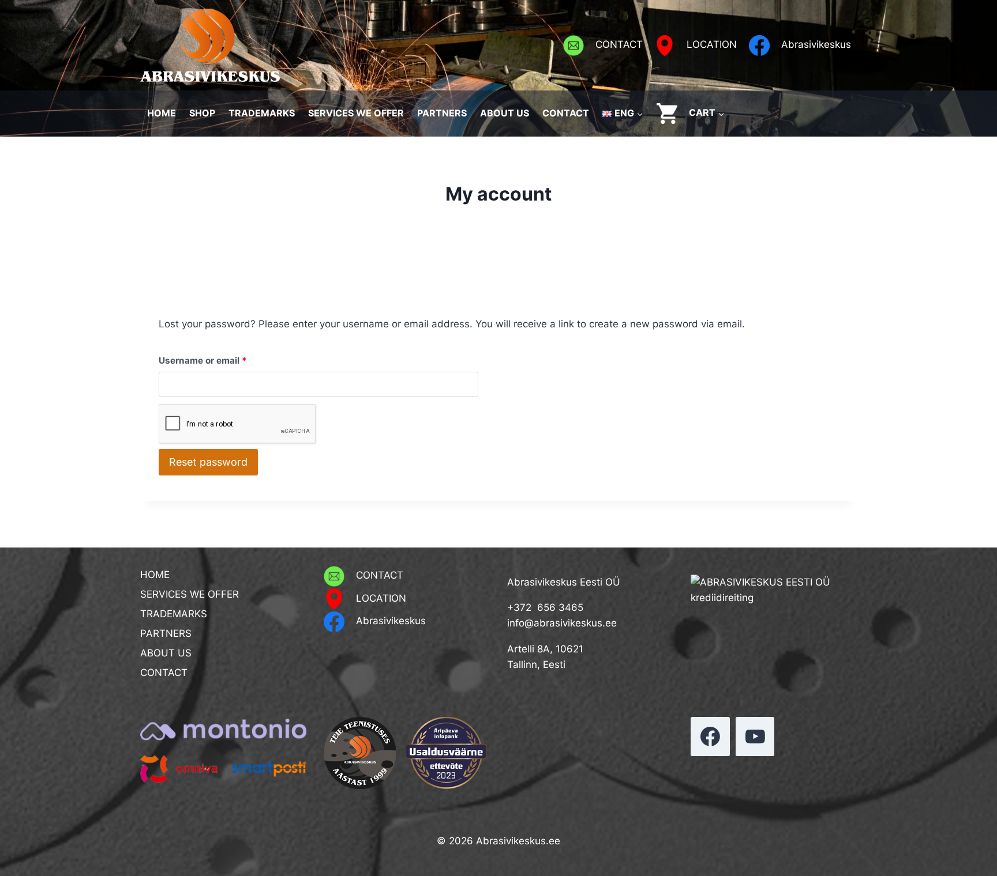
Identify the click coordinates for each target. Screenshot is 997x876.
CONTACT (565, 113)
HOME (161, 113)
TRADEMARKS (261, 113)
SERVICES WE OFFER (356, 113)
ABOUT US (504, 113)
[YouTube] (755, 736)
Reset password (208, 462)
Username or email (222, 360)
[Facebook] (710, 736)
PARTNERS (442, 113)
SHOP (202, 113)
